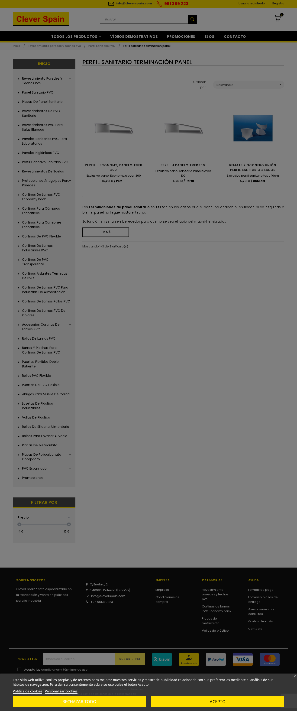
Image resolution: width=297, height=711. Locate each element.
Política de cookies (27, 691)
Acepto (218, 701)
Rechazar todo (79, 701)
